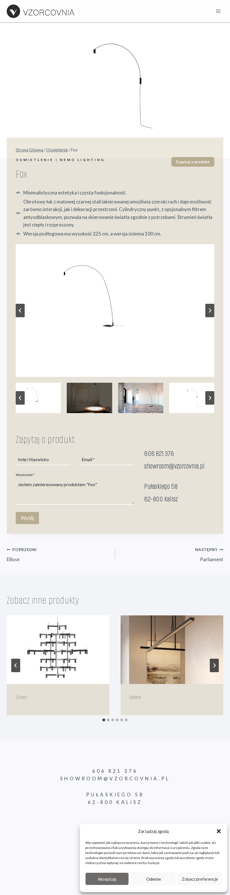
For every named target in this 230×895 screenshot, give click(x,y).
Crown (21, 697)
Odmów (153, 879)
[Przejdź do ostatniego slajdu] (20, 310)
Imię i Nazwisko (33, 459)
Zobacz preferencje (200, 879)
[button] (219, 831)
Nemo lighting (82, 160)
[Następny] (214, 665)
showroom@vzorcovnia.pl (174, 466)
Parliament (209, 554)
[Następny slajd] (209, 310)
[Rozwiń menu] (218, 11)
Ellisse (22, 554)
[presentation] (58, 649)
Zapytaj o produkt (193, 161)
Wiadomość (25, 475)
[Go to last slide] (15, 665)
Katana (135, 697)
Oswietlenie (35, 160)
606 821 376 (159, 453)
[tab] (103, 720)
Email (88, 459)
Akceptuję (107, 879)
